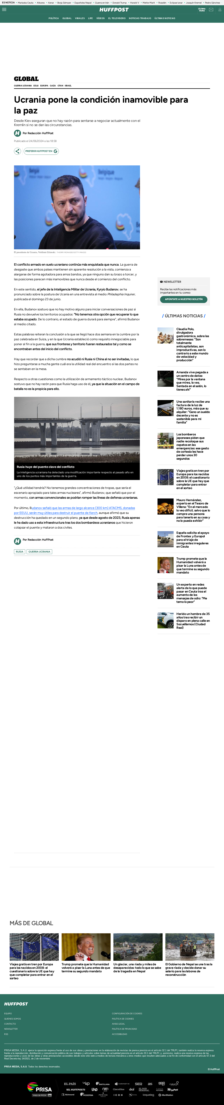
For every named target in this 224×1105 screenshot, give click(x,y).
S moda (134, 1094)
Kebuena (171, 1089)
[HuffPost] (16, 1003)
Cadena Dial (132, 1089)
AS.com (150, 1084)
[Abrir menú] (4, 10)
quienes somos (12, 1019)
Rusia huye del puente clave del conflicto (45, 467)
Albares (41, 2)
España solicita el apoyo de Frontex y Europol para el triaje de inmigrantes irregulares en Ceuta (192, 539)
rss (6, 1034)
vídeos (100, 18)
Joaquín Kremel (194, 2)
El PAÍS (72, 1084)
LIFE (90, 18)
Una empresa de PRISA (41, 1087)
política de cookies (123, 1019)
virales (80, 18)
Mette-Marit (149, 2)
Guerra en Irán (102, 2)
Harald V (134, 2)
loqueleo (149, 1094)
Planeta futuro (158, 1089)
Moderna (87, 1094)
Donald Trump (120, 2)
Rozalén (162, 2)
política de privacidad (124, 1029)
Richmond (70, 1094)
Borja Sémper (64, 2)
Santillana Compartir (123, 1084)
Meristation (166, 1094)
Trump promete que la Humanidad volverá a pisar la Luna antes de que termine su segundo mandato (192, 565)
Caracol (174, 1084)
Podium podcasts (104, 1094)
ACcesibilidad (119, 1034)
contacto (10, 1024)
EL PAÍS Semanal (145, 1089)
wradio (106, 1089)
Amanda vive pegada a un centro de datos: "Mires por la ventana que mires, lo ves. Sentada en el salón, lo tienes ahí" (192, 380)
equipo (8, 1013)
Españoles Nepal (83, 2)
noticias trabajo (140, 18)
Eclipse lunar (176, 2)
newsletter (11, 1029)
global (67, 18)
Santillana (105, 1084)
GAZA (53, 85)
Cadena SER (139, 1084)
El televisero (117, 18)
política (54, 18)
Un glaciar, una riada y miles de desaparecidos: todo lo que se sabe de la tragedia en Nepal (137, 967)
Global (26, 79)
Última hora (201, 10)
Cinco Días (119, 1089)
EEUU (35, 85)
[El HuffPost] (114, 9)
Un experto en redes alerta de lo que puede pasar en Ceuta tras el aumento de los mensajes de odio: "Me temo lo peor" (191, 593)
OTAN (60, 85)
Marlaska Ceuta (25, 2)
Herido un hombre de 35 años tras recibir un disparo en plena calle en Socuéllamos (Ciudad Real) (193, 621)
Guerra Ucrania (23, 85)
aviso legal (118, 1024)
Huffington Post (76, 1089)
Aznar (51, 2)
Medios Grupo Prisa (40, 1095)
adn (161, 1084)
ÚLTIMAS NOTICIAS (165, 18)
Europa (44, 85)
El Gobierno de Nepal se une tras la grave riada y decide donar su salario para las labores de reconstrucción (188, 969)
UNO (96, 1089)
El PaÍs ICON (119, 1094)
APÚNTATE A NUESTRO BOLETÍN (184, 299)
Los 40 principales (88, 1084)
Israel (68, 85)
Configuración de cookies (127, 1013)
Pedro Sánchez (212, 2)
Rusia (19, 551)
